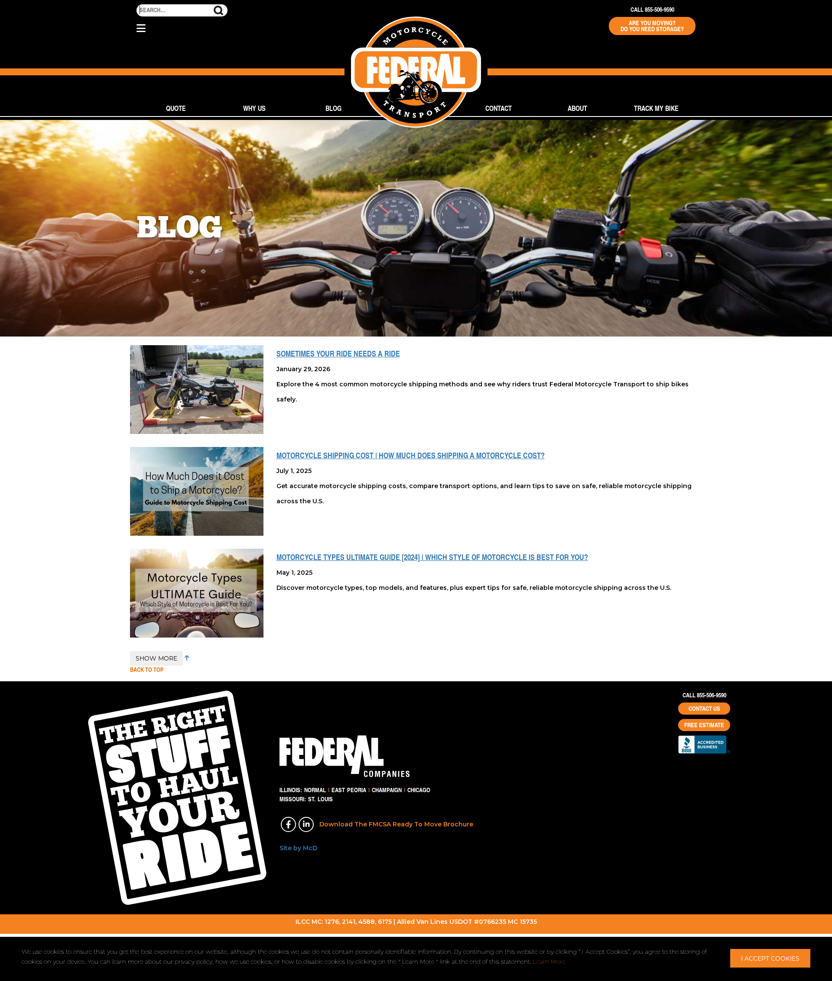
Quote (176, 108)
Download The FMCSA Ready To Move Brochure (396, 824)
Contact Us (704, 708)
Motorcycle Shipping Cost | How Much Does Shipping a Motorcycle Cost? (410, 455)
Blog (333, 108)
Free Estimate (704, 725)
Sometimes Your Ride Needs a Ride (338, 353)
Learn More (549, 961)
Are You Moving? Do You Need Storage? (652, 26)
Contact (498, 108)
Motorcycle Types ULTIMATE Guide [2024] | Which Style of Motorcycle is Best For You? (432, 557)
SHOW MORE (156, 658)
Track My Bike (656, 108)
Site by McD (298, 848)
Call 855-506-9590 (652, 9)
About (577, 108)
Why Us (254, 108)
